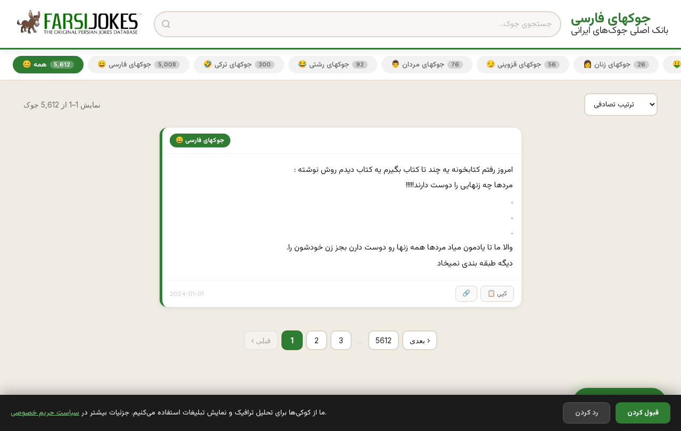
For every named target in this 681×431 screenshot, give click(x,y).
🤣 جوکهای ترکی (237, 64)
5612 (384, 340)
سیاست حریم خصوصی (45, 412)
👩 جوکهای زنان (614, 64)
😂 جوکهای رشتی (331, 64)
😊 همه (46, 64)
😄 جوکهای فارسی (136, 64)
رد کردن (586, 413)
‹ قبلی (261, 340)
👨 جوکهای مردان (425, 64)
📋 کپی (497, 294)
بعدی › (420, 340)
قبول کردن (643, 413)
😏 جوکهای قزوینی (521, 64)
